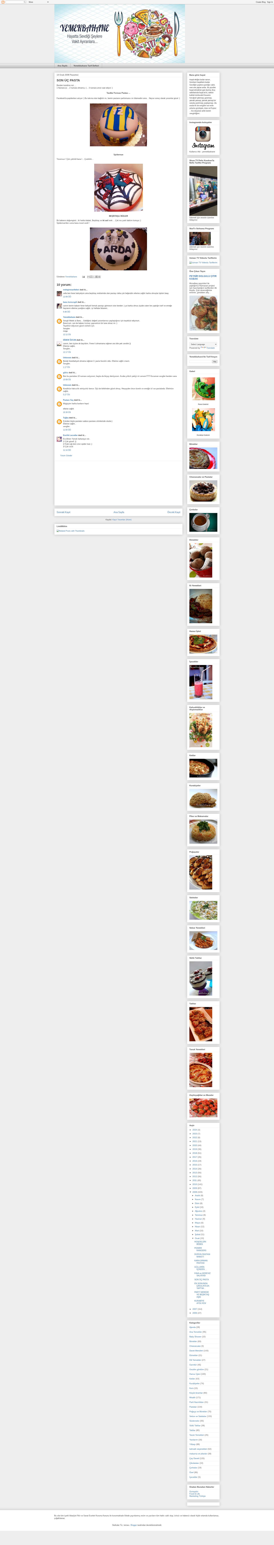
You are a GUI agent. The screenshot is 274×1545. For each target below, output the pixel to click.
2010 (195, 1184)
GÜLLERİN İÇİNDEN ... (200, 1268)
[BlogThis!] (91, 276)
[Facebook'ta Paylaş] (96, 276)
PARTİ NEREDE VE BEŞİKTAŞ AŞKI (201, 1294)
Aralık (198, 1195)
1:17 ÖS (66, 367)
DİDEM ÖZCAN (69, 340)
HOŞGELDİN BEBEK (200, 1243)
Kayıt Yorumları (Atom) (121, 520)
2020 (195, 1145)
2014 (195, 1169)
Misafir (192, 1397)
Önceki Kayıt (173, 512)
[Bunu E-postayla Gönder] (88, 276)
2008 (195, 1192)
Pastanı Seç (68, 400)
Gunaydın (193, 1491)
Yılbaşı (192, 1444)
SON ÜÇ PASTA (201, 1279)
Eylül (197, 1207)
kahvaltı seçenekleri (198, 1449)
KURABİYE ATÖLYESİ (200, 1302)
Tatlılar (192, 1430)
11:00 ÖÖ (67, 430)
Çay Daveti (194, 1458)
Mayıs (198, 1223)
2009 (195, 1188)
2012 (195, 1176)
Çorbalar (193, 1467)
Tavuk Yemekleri (196, 1435)
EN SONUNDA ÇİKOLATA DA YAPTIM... (201, 1285)
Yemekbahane (69, 317)
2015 (195, 1165)
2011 (195, 1180)
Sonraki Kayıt (63, 512)
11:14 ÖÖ (67, 450)
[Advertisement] (118, 483)
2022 (195, 1137)
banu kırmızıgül (70, 302)
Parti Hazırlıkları (196, 1402)
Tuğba (65, 418)
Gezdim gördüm (196, 1369)
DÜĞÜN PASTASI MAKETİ (202, 1255)
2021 (195, 1141)
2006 (195, 1313)
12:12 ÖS (67, 334)
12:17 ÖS (67, 352)
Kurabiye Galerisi (203, 435)
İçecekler (193, 1477)
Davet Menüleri (196, 1350)
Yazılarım (193, 1440)
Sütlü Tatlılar (195, 1425)
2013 (195, 1172)
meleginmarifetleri (71, 290)
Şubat (198, 1234)
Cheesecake (195, 1346)
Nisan (198, 1226)
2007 (195, 1309)
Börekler (193, 1341)
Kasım (198, 1199)
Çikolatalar (194, 1463)
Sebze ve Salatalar (197, 1416)
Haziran (199, 1219)
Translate (210, 348)
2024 (195, 1130)
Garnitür (193, 1365)
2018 (195, 1153)
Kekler (192, 1379)
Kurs (191, 1388)
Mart (197, 1230)
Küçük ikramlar (196, 1393)
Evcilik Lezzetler (70, 435)
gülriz (65, 373)
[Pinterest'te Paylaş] (99, 276)
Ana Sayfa (62, 66)
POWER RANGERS (200, 1249)
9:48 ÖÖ (66, 312)
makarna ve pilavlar (198, 1454)
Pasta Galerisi (203, 404)
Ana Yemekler (195, 1332)
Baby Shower (195, 1336)
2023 (195, 1133)
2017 (195, 1157)
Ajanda (192, 1327)
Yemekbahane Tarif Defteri (86, 66)
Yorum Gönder (66, 455)
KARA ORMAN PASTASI (200, 1261)
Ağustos (199, 1211)
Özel (191, 1472)
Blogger (134, 1525)
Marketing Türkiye (197, 1496)
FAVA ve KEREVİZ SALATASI (202, 1274)
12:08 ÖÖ (67, 297)
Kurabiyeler (194, 1383)
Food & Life (194, 1494)
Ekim (197, 1203)
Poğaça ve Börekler (198, 1411)
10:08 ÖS (67, 380)
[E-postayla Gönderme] (83, 277)
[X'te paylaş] (93, 276)
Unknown (67, 358)
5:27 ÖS (66, 395)
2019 (195, 1149)
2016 (195, 1161)
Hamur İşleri (194, 1374)
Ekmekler (193, 1355)
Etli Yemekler (195, 1360)
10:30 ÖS (67, 412)
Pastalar (193, 1407)
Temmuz (199, 1215)
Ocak (197, 1238)
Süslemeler (194, 1421)
